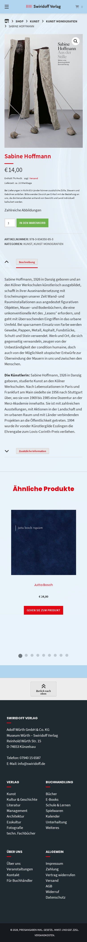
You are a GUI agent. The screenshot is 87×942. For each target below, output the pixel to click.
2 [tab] (26, 655)
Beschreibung (27, 262)
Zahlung (52, 869)
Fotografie (15, 827)
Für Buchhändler (20, 880)
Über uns (14, 863)
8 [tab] (61, 655)
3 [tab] (32, 655)
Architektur (15, 816)
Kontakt (13, 874)
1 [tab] (20, 655)
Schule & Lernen (58, 805)
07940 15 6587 (30, 757)
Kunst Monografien (61, 21)
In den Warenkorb (32, 223)
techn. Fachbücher (21, 833)
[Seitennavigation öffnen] (12, 6)
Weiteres (52, 827)
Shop (19, 21)
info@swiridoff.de (31, 763)
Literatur (14, 805)
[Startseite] (43, 6)
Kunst (34, 21)
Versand (33, 178)
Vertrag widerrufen (60, 874)
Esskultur (14, 822)
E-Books (52, 799)
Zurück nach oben (43, 692)
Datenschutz (55, 897)
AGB (49, 886)
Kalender (53, 816)
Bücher (51, 793)
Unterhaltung (56, 822)
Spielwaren (54, 810)
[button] (76, 41)
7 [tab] (55, 655)
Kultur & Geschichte (22, 799)
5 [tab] (43, 655)
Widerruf (52, 891)
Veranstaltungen (20, 869)
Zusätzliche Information (32, 451)
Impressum (54, 863)
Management (17, 810)
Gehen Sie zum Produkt (43, 610)
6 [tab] (49, 655)
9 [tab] (67, 655)
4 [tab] (38, 655)
